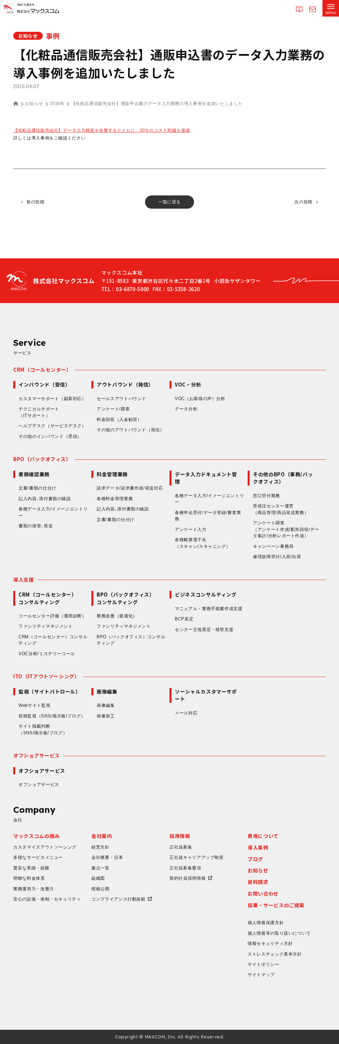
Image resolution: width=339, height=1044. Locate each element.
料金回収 (119, 419)
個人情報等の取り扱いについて (279, 933)
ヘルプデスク (52, 425)
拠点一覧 (100, 867)
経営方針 (100, 847)
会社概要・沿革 (107, 857)
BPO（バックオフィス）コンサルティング (131, 640)
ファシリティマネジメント (46, 626)
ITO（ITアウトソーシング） (46, 676)
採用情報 (180, 835)
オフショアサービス (36, 755)
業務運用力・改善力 (33, 888)
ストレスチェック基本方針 (275, 954)
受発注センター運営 (281, 509)
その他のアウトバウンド (131, 429)
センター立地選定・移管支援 (204, 629)
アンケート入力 (191, 529)
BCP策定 (184, 618)
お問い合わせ (263, 893)
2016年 (57, 103)
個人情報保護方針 (266, 922)
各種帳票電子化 (202, 543)
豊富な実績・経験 (31, 867)
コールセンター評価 (52, 615)
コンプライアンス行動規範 (118, 899)
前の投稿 (35, 201)
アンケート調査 (286, 529)
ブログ (255, 859)
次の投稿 (303, 201)
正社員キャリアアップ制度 (197, 857)
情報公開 (100, 888)
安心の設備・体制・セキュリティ (47, 899)
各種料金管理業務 (115, 498)
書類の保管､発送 (36, 525)
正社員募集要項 (185, 867)
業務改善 (117, 615)
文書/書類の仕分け (37, 488)
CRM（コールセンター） (42, 369)
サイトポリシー (263, 964)
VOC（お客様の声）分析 (200, 398)
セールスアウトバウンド (121, 398)
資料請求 (258, 881)
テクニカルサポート (39, 412)
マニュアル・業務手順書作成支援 (209, 608)
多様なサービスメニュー (38, 857)
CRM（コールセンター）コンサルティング (53, 640)
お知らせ (34, 103)
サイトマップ (261, 974)
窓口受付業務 (266, 495)
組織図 (98, 878)
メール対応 (186, 712)
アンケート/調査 (113, 408)
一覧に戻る (169, 201)
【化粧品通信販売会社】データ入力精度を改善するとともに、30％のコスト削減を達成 (101, 130)
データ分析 (186, 408)
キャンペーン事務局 (273, 546)
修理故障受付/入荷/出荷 (277, 556)
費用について (263, 835)
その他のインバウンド (50, 436)
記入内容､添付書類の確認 (45, 498)
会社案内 (101, 835)
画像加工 (106, 715)
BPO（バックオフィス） (42, 458)
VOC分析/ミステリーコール (47, 653)
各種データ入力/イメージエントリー (53, 512)
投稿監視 (52, 715)
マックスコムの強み (36, 835)
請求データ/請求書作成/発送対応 (130, 488)
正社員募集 (181, 847)
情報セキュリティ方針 (270, 943)
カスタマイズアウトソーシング (44, 847)
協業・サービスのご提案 (276, 905)
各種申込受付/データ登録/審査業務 (208, 516)
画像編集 (106, 705)
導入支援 (23, 579)
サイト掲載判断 (43, 729)
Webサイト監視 (34, 705)
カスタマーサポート (52, 398)
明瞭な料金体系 (29, 878)
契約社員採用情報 (188, 878)
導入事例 (258, 847)
